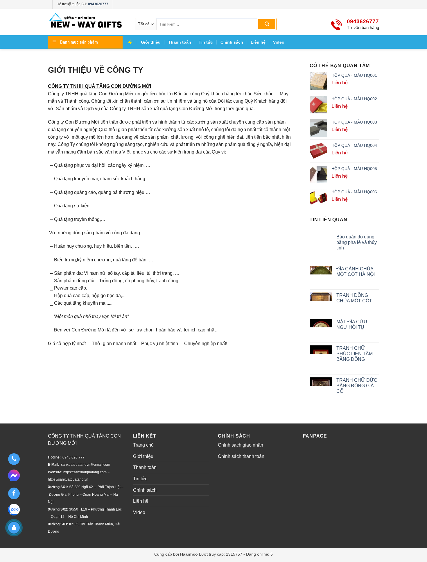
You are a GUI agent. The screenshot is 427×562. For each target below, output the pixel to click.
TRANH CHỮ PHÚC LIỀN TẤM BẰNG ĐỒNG (354, 354)
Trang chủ (143, 445)
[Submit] (266, 24)
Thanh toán (179, 42)
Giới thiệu (151, 42)
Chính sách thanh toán (241, 456)
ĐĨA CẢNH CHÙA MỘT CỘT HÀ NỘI (355, 271)
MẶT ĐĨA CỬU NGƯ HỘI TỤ (351, 324)
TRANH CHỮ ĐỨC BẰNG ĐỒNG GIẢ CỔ (356, 386)
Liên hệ (258, 42)
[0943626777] (13, 459)
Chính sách (231, 42)
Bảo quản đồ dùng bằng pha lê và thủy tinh (356, 242)
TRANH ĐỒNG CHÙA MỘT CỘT (354, 298)
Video (278, 42)
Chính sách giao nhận (240, 445)
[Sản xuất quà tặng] (85, 22)
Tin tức (206, 42)
